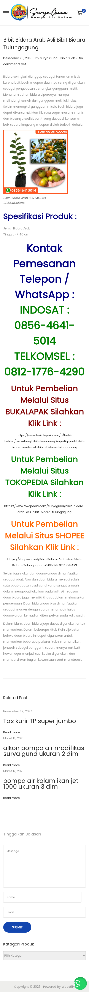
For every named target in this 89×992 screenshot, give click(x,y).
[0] (80, 12)
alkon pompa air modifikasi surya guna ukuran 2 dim (44, 751)
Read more (11, 732)
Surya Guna (48, 58)
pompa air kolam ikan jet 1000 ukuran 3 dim (40, 784)
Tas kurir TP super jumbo (39, 721)
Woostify (68, 986)
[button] (80, 983)
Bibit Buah (67, 58)
